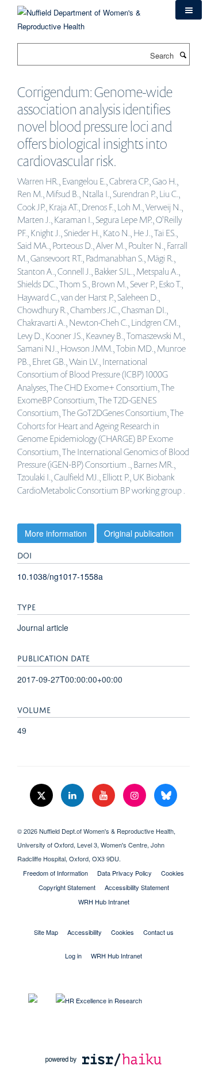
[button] (188, 10)
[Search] (183, 54)
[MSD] (103, 821)
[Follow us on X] (42, 795)
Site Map (46, 932)
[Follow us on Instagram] (135, 795)
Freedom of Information (55, 872)
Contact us (158, 932)
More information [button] (56, 533)
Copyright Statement (67, 887)
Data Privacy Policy (124, 872)
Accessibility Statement (137, 887)
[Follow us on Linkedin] (73, 795)
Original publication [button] (139, 533)
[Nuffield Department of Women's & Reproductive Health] (87, 15)
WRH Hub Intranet (103, 901)
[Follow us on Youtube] (104, 795)
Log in (73, 955)
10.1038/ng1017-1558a (60, 576)
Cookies (172, 872)
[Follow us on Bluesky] (165, 795)
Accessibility (84, 932)
